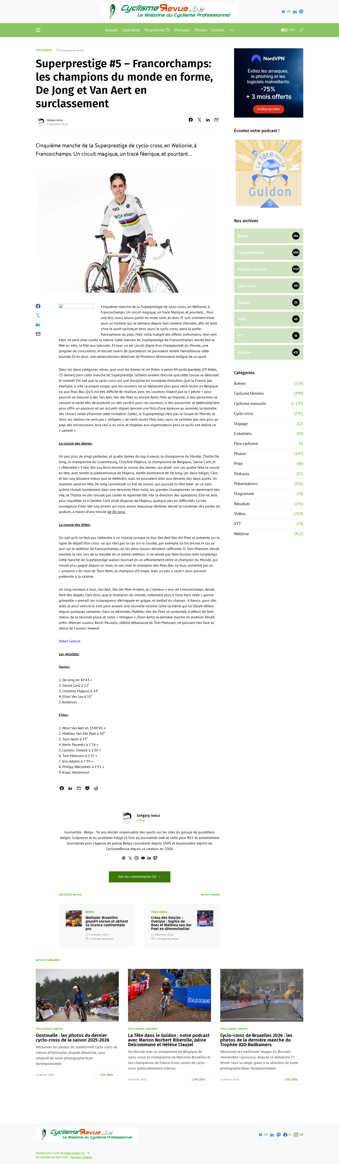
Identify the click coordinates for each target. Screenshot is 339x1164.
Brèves (90, 912)
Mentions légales (81, 1157)
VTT (237, 523)
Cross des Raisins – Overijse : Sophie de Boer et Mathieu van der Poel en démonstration (171, 923)
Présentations (246, 483)
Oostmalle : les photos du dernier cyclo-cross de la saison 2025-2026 (72, 1037)
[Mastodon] (301, 11)
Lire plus (106, 1075)
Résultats (242, 503)
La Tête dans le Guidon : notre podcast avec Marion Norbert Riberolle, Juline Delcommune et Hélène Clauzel (169, 1040)
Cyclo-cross (44, 50)
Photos (240, 453)
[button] (38, 30)
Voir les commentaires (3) (137, 877)
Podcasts (241, 473)
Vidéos (240, 513)
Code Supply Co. (74, 1153)
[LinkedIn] (295, 11)
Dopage (241, 423)
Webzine (241, 533)
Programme (244, 493)
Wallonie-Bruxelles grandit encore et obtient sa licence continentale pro (107, 923)
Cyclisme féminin (249, 393)
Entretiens (243, 433)
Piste (238, 463)
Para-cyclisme (246, 443)
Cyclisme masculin (250, 403)
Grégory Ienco (55, 120)
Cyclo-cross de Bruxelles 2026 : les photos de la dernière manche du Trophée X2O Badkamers (256, 1040)
